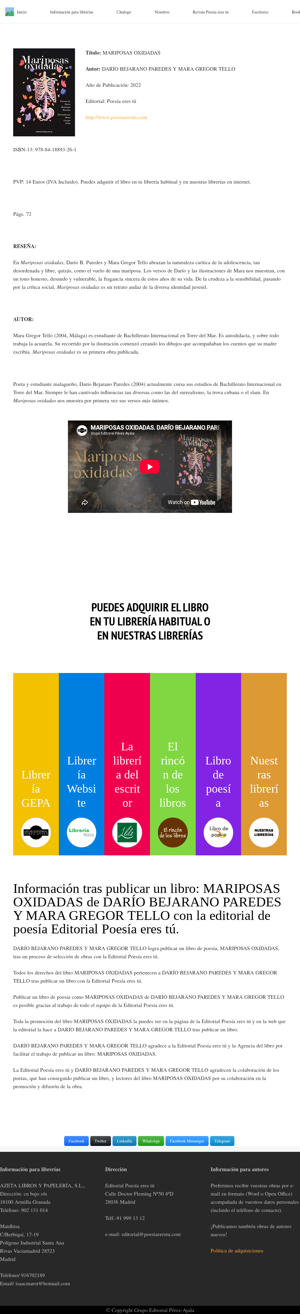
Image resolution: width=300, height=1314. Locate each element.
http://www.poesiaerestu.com (116, 117)
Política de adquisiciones (237, 1250)
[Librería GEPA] (36, 832)
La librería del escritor (127, 774)
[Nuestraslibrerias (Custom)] (264, 832)
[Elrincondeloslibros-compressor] (173, 832)
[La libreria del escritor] (127, 832)
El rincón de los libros (172, 774)
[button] (30, 11)
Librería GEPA (36, 788)
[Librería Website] (82, 832)
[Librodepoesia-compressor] (218, 832)
